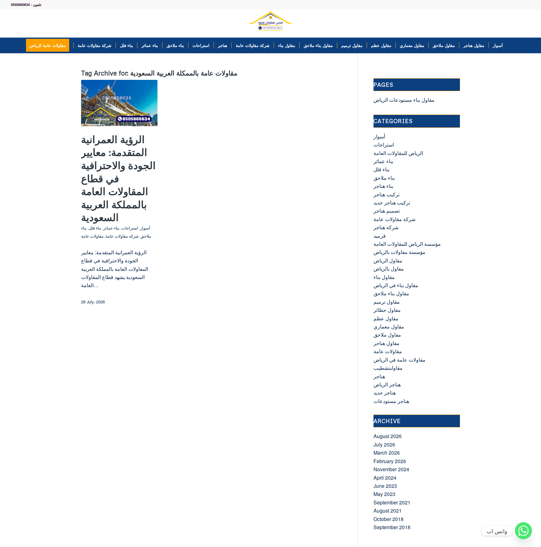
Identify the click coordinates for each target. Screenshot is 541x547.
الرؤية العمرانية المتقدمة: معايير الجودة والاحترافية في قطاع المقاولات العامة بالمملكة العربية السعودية (118, 178)
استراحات (129, 227)
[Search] (511, 45)
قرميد (380, 235)
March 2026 (387, 452)
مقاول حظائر (387, 309)
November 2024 (391, 469)
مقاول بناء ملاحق (391, 293)
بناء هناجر (383, 185)
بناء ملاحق (384, 177)
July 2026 (384, 444)
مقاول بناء (384, 277)
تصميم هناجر (387, 210)
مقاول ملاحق (387, 334)
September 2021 (392, 502)
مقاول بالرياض (389, 268)
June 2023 (385, 485)
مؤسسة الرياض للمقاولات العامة (407, 243)
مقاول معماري (389, 326)
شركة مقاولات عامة (122, 236)
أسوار (145, 227)
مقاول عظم (386, 318)
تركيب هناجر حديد (392, 202)
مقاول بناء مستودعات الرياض (404, 99)
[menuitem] (49, 45)
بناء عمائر (111, 227)
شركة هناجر (386, 227)
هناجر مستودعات (391, 401)
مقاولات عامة (92, 236)
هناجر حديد (385, 392)
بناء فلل (95, 227)
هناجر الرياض (387, 384)
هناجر (379, 376)
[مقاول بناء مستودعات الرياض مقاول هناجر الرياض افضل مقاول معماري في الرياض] (270, 23)
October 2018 (389, 519)
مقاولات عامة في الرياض (399, 359)
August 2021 (388, 510)
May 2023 (384, 494)
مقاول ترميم (387, 301)
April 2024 (385, 477)
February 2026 (390, 461)
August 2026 (388, 436)
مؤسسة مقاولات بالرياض (399, 251)
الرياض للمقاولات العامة (398, 153)
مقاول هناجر (386, 343)
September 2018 (392, 527)
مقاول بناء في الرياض (396, 285)
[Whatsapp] (523, 530)
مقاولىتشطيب (388, 367)
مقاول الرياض (388, 260)
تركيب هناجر (386, 194)
